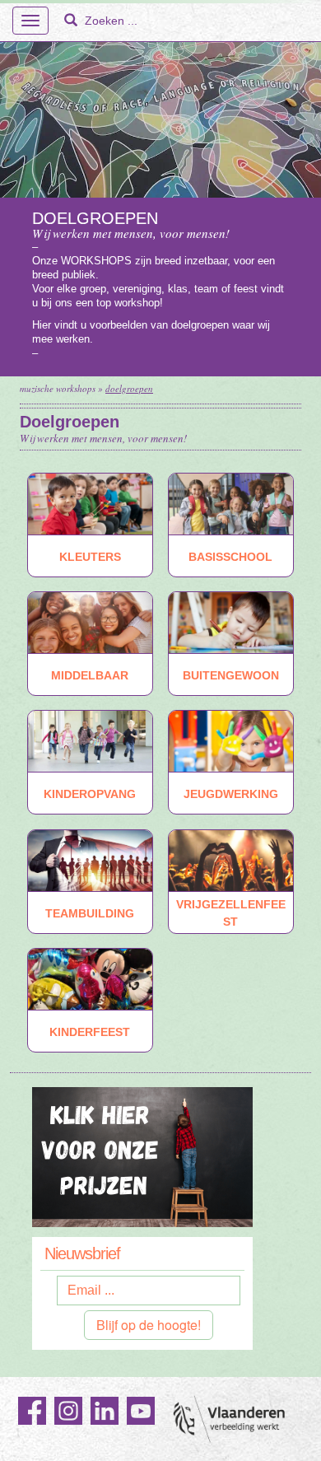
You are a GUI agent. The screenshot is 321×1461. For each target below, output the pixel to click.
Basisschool (230, 555)
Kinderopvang (90, 794)
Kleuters (90, 555)
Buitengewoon (231, 675)
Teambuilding (89, 912)
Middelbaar (89, 675)
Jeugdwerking (231, 794)
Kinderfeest (89, 1032)
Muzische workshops (57, 388)
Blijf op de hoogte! (148, 1324)
